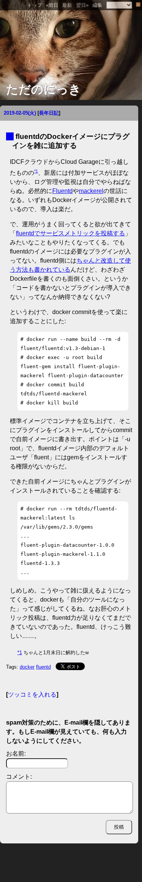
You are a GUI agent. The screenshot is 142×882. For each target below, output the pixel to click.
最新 (67, 5)
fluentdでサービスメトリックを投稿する (70, 233)
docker (27, 667)
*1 (36, 171)
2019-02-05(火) (20, 113)
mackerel (91, 191)
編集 (97, 5)
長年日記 (49, 113)
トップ (34, 5)
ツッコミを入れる (32, 694)
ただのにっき (43, 89)
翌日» (82, 5)
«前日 (52, 5)
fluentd (43, 667)
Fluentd (62, 191)
